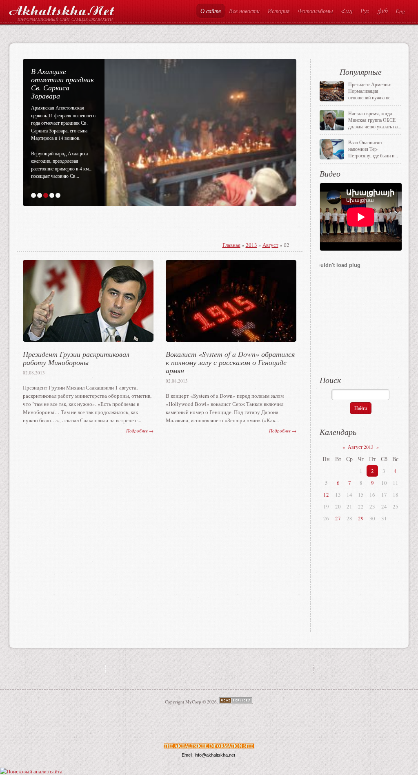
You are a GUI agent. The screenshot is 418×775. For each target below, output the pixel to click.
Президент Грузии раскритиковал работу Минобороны (76, 358)
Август (270, 245)
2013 (251, 245)
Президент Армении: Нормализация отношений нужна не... (371, 91)
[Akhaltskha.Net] (61, 9)
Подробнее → (139, 431)
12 (326, 494)
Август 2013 (361, 446)
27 (338, 518)
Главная (231, 245)
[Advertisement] (125, 234)
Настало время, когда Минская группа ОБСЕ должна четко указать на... (374, 120)
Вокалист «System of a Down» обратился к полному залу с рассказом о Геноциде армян (230, 362)
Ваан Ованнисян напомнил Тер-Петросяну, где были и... (373, 149)
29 (361, 518)
